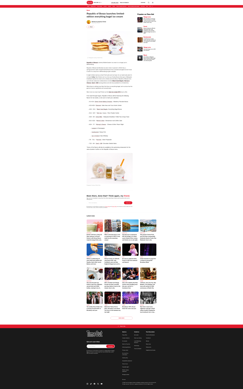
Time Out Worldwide (150, 335)
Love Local (143, 6)
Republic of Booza (92, 62)
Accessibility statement (127, 360)
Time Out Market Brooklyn (121, 6)
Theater (109, 6)
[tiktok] (91, 384)
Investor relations (126, 338)
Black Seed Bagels (118, 80)
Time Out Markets (124, 2)
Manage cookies (125, 374)
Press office (124, 335)
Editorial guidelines (126, 347)
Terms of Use (107, 206)
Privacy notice (125, 350)
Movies (147, 341)
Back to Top (122, 326)
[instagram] (87, 384)
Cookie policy (125, 357)
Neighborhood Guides (150, 350)
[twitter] (98, 384)
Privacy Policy (114, 206)
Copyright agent (125, 367)
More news (121, 318)
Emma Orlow (102, 21)
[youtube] (101, 384)
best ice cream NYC (115, 92)
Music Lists (148, 344)
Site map (123, 379)
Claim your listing (137, 338)
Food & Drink (99, 6)
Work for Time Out (126, 344)
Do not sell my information (125, 354)
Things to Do (93, 6)
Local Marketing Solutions (137, 342)
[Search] (148, 2)
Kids (147, 6)
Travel (113, 6)
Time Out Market (137, 348)
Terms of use (125, 364)
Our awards (124, 341)
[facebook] (94, 384)
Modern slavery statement (125, 371)
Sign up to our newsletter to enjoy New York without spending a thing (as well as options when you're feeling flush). (108, 199)
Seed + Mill (95, 83)
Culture (105, 6)
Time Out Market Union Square (133, 6)
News (88, 6)
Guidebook (148, 338)
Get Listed (136, 335)
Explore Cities (114, 2)
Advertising (136, 345)
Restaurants (148, 347)
